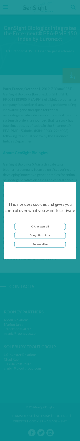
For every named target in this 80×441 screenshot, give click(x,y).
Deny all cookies (40, 235)
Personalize (40, 244)
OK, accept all (40, 226)
